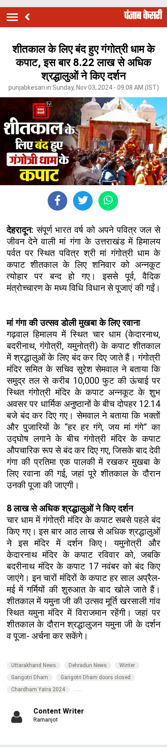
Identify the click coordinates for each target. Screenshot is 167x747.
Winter (127, 665)
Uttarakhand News (33, 665)
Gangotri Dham (29, 677)
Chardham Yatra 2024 (38, 689)
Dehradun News (88, 665)
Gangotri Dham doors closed (95, 677)
